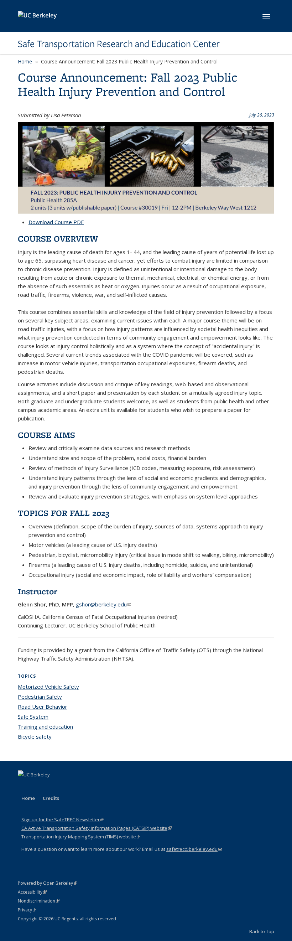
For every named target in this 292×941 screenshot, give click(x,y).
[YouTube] (52, 787)
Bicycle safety (35, 736)
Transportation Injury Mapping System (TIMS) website (80, 836)
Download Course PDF (56, 222)
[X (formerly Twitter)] (24, 787)
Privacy (27, 910)
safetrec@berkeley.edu (194, 849)
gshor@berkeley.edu (103, 604)
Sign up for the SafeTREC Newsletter (62, 819)
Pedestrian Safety (40, 696)
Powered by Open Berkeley (47, 883)
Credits (51, 798)
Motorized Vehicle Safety (48, 686)
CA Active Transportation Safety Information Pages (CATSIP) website (96, 828)
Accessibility (32, 892)
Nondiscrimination (38, 901)
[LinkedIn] (38, 787)
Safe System (33, 716)
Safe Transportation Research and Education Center (119, 43)
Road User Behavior (42, 706)
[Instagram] (66, 787)
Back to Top (261, 931)
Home (25, 61)
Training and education (45, 726)
